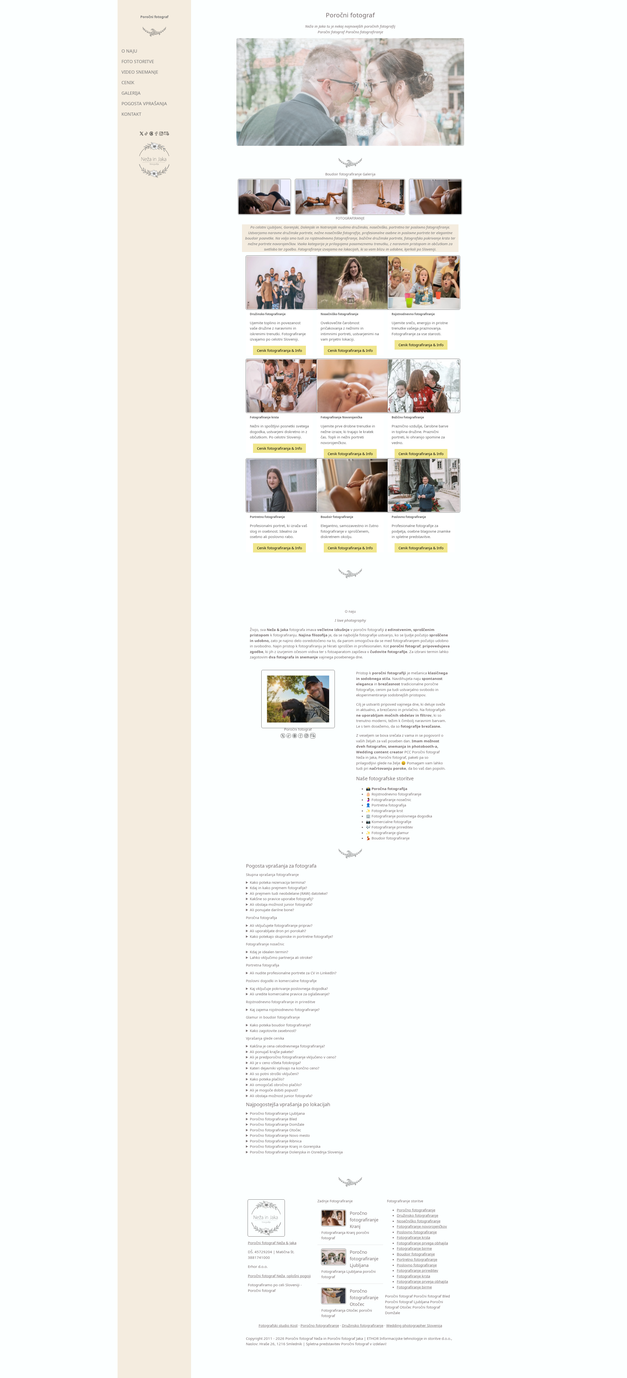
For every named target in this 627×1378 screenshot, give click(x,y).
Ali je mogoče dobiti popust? (274, 1090)
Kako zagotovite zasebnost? (273, 1030)
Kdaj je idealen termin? (269, 951)
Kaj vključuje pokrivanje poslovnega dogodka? (289, 988)
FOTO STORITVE (137, 61)
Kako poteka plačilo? (267, 1079)
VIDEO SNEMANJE (139, 72)
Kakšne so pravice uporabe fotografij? (282, 898)
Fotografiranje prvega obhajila (422, 1242)
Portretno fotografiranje (417, 1259)
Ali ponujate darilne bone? (272, 909)
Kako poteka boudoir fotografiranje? (280, 1024)
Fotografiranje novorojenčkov (422, 1226)
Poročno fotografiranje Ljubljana (277, 1113)
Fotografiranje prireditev (417, 1270)
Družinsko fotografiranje (417, 1215)
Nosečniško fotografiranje (418, 1220)
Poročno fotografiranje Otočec (275, 1129)
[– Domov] (154, 161)
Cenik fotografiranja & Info (279, 350)
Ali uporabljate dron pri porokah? (278, 930)
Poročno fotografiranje (416, 1209)
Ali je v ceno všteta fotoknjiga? (275, 1062)
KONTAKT (131, 114)
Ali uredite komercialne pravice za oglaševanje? (290, 993)
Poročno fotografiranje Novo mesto (280, 1135)
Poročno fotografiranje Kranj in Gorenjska (285, 1146)
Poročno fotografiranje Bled (273, 1118)
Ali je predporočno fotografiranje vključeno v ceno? (293, 1057)
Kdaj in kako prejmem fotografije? (278, 887)
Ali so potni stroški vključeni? (274, 1073)
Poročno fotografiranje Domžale (277, 1124)
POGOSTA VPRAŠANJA (144, 103)
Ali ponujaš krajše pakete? (272, 1051)
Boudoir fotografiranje (416, 1254)
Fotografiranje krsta (413, 1237)
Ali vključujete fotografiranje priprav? (281, 925)
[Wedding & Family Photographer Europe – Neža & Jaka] (350, 92)
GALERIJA (131, 93)
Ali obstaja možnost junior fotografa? (281, 904)
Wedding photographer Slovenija (414, 1325)
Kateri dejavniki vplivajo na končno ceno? (284, 1068)
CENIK (127, 82)
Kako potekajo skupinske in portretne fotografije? (291, 936)
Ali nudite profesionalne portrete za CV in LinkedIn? (293, 972)
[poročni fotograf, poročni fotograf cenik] (298, 697)
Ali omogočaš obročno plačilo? (276, 1084)
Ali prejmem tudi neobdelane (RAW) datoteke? (289, 893)
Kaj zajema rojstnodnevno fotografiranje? (285, 1009)
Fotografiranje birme (414, 1248)
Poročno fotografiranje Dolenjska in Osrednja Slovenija (296, 1151)
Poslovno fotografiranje (417, 1231)
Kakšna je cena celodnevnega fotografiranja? (287, 1046)
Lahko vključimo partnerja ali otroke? (281, 957)
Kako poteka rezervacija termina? (278, 882)
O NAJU (129, 51)
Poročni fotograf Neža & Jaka (272, 1242)
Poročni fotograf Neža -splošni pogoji (279, 1275)
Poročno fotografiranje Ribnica (275, 1140)
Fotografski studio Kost (278, 1325)
